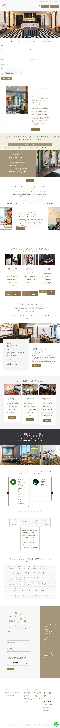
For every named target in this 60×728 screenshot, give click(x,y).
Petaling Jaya (49, 315)
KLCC (22, 315)
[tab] (30, 144)
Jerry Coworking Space (46, 711)
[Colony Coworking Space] (6, 5)
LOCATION (10, 648)
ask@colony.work (48, 643)
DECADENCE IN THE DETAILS (43, 148)
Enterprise (36, 691)
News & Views (37, 696)
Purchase (26, 689)
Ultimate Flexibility (17, 200)
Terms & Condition (38, 698)
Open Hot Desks (27, 694)
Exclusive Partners (37, 692)
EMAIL (9, 637)
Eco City (33, 315)
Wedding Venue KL (28, 699)
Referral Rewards (37, 694)
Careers (35, 695)
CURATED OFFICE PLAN (42, 200)
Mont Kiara (10, 315)
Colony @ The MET (28, 701)
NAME (9, 631)
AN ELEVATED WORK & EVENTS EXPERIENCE (30, 144)
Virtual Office (26, 698)
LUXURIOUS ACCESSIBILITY (40, 203)
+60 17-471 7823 (15, 692)
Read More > (21, 503)
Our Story (36, 689)
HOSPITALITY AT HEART (14, 148)
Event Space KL (27, 695)
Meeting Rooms (27, 696)
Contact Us (45, 689)
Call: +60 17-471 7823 (43, 1)
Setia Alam (30, 319)
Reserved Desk (27, 692)
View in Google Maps (12, 361)
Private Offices (27, 691)
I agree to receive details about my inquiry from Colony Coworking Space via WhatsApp (18, 67)
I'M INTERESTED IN (13, 653)
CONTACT (10, 642)
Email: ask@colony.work (53, 1)
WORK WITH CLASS (15, 203)
